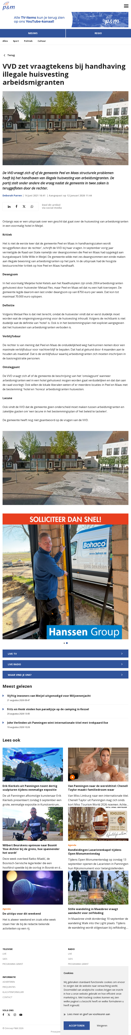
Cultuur (42, 41)
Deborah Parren (12, 195)
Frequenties (9, 987)
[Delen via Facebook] (16, 206)
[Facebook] (3, 1014)
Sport (16, 41)
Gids (5, 958)
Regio (98, 33)
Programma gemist (13, 964)
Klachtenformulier (13, 992)
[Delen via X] (24, 206)
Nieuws (33, 33)
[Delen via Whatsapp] (32, 206)
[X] (9, 1014)
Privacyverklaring (59, 1031)
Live (4, 953)
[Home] (33, 6)
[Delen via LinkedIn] (9, 206)
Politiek (28, 41)
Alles (5, 41)
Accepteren (76, 1025)
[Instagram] (15, 1014)
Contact (7, 997)
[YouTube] (20, 1014)
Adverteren (9, 981)
